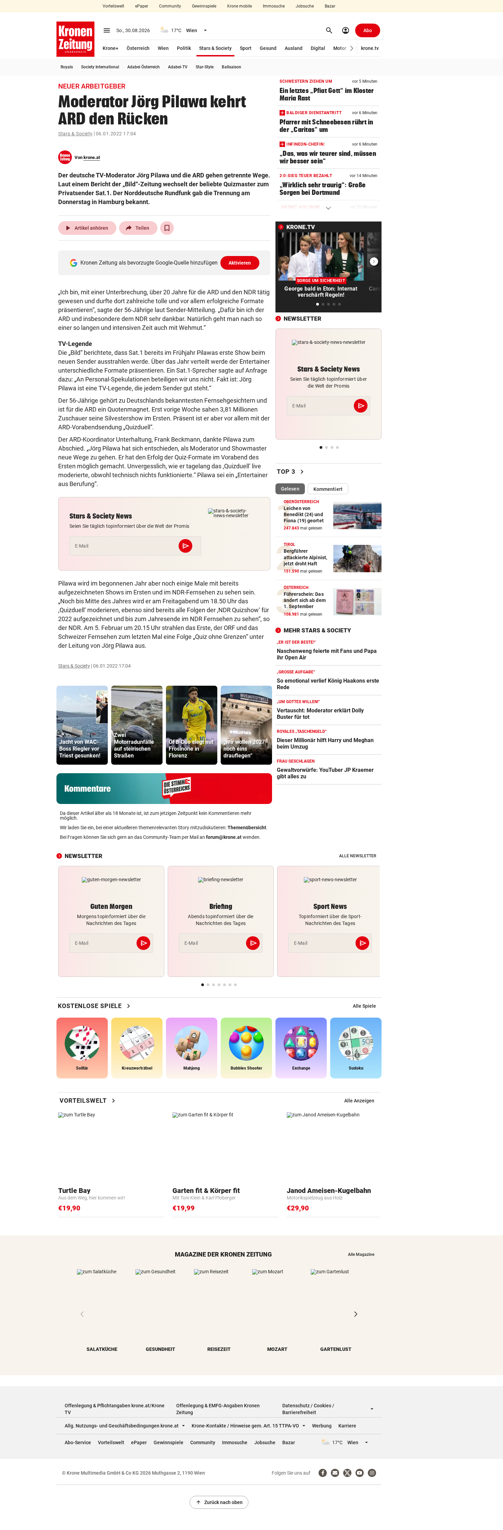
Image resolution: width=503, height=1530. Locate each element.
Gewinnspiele (204, 6)
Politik (184, 48)
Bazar (330, 6)
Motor (339, 48)
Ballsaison (231, 67)
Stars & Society (215, 48)
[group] (82, 725)
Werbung (322, 1425)
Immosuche (274, 6)
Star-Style (205, 67)
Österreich (138, 48)
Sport (246, 48)
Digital (318, 48)
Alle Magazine (361, 1254)
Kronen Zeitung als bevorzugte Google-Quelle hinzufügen (165, 262)
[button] (351, 48)
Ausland (293, 48)
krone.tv (370, 48)
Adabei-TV (178, 67)
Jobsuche (305, 6)
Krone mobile (239, 6)
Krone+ (110, 48)
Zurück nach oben (219, 1502)
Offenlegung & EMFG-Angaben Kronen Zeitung (218, 1409)
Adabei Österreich (143, 67)
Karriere (347, 1425)
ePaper (141, 6)
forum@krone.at (224, 837)
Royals (67, 67)
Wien (163, 48)
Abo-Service (78, 1442)
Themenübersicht (247, 827)
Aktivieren (240, 263)
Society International (100, 67)
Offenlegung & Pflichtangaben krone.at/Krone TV (115, 1409)
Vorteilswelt (113, 6)
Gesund (268, 48)
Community (170, 6)
